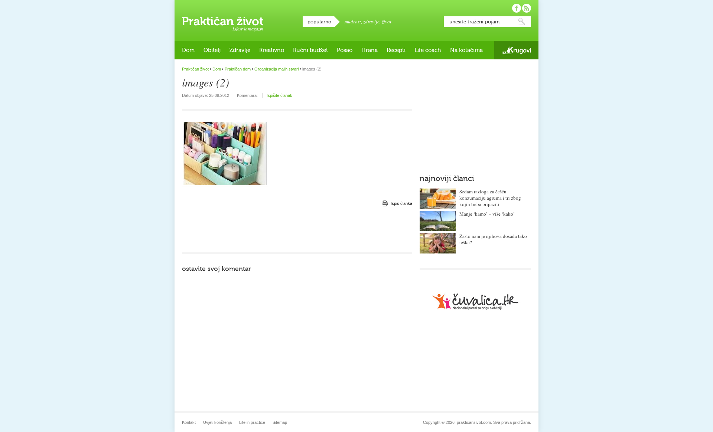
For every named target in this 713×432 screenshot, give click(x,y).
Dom (188, 50)
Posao (344, 50)
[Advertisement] (297, 230)
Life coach (427, 50)
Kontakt (189, 422)
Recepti (396, 50)
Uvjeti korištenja (217, 422)
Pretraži (521, 21)
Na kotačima (466, 50)
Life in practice (252, 422)
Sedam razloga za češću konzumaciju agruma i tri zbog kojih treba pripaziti (490, 197)
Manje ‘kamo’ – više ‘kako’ (487, 213)
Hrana (369, 50)
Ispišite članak (279, 95)
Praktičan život (222, 21)
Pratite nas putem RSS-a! (526, 8)
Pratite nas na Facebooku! (516, 8)
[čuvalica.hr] (475, 301)
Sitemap (280, 422)
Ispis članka (401, 203)
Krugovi (516, 50)
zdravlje (371, 21)
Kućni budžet (310, 50)
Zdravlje (239, 50)
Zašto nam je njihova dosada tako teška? (493, 239)
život (386, 21)
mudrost (353, 21)
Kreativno (271, 50)
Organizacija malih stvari (276, 69)
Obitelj (212, 50)
